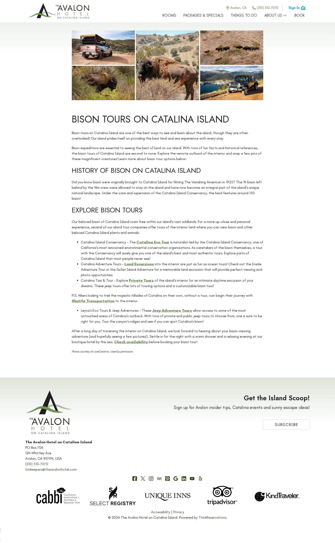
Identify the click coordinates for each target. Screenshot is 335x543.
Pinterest (167, 478)
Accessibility (160, 512)
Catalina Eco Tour (153, 242)
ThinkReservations (212, 517)
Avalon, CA (238, 8)
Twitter (143, 478)
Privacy (178, 512)
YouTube (192, 478)
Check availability (131, 342)
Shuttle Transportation (93, 301)
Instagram (151, 478)
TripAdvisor (159, 478)
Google (175, 478)
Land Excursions (139, 264)
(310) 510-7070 (267, 8)
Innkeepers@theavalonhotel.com (51, 469)
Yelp (200, 478)
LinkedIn (184, 478)
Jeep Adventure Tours (172, 310)
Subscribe (286, 424)
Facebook (134, 478)
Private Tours (141, 280)
